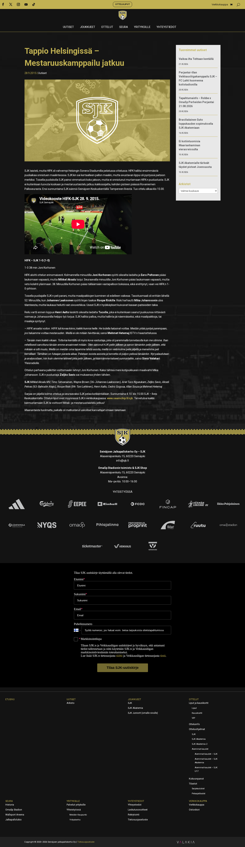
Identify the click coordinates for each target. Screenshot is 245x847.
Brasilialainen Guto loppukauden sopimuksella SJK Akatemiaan (196, 123)
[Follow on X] (11, 4)
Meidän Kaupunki (78, 815)
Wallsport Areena (14, 814)
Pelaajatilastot (198, 793)
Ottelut (107, 27)
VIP (193, 718)
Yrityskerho (74, 820)
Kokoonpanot (196, 778)
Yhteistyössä (74, 809)
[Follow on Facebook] (3, 4)
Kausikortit (197, 713)
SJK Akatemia (135, 708)
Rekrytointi (133, 814)
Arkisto (70, 703)
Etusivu (10, 699)
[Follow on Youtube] (26, 4)
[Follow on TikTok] (34, 4)
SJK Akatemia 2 (199, 744)
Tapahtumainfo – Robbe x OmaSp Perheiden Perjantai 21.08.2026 (196, 102)
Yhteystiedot (166, 27)
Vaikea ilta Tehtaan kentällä (196, 58)
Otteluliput (122, 4)
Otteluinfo (194, 724)
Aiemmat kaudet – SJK (206, 754)
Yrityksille (142, 27)
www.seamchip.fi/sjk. (120, 398)
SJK (130, 703)
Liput (194, 708)
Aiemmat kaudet (200, 749)
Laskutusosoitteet (138, 809)
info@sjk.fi (122, 460)
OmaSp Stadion (13, 809)
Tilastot (193, 783)
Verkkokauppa (220, 4)
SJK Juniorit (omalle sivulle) (143, 713)
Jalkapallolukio (13, 819)
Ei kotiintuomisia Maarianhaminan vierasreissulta (189, 145)
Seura (123, 27)
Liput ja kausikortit (198, 703)
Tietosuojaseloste (138, 819)
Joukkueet (87, 27)
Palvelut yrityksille (76, 804)
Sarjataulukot (198, 788)
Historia (9, 804)
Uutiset (68, 27)
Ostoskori (194, 809)
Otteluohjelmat (197, 729)
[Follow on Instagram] (18, 4)
